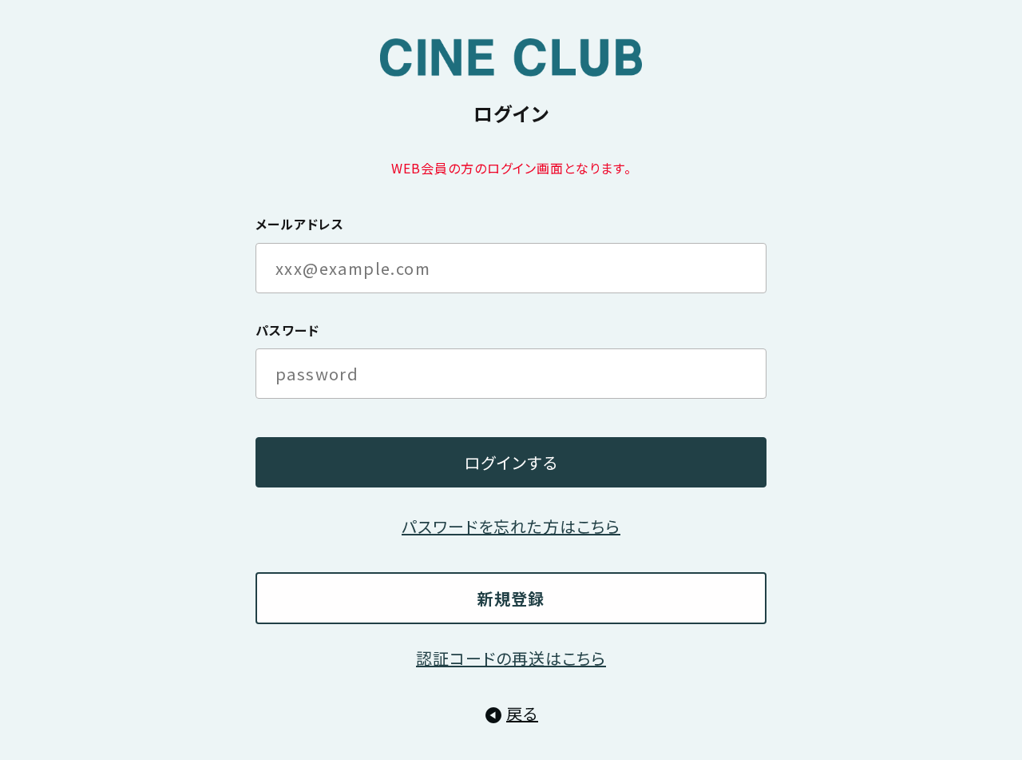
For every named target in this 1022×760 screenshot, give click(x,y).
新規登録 (511, 598)
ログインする (511, 462)
